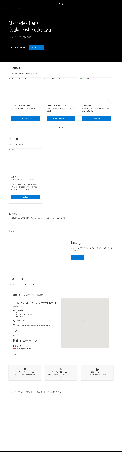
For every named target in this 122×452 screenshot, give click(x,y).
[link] (19, 317)
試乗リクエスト (37, 47)
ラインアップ (77, 257)
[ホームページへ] (61, 4)
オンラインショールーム (19, 47)
